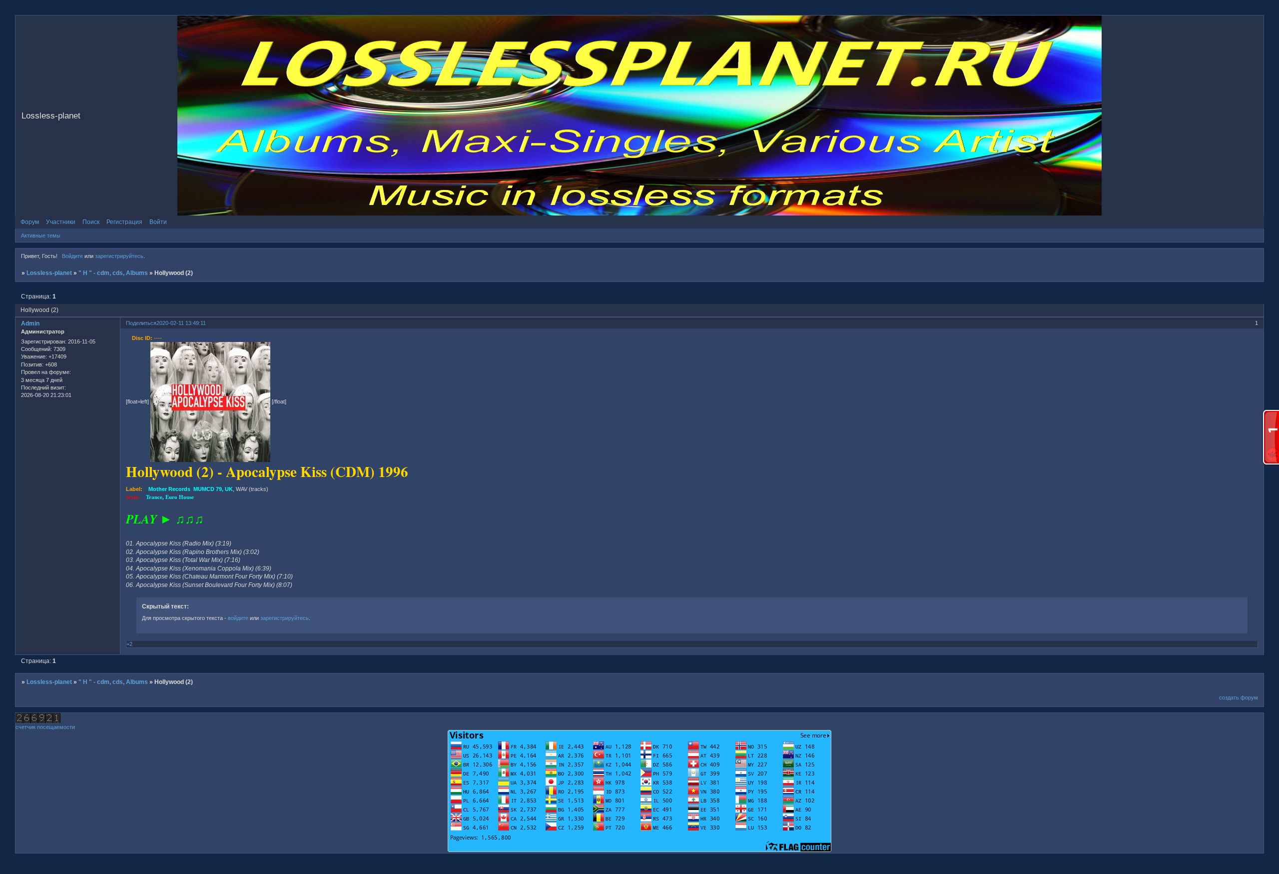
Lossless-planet (49, 273)
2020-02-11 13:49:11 (181, 323)
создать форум (1238, 697)
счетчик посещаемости (45, 727)
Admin (30, 323)
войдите (238, 618)
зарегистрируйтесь (119, 256)
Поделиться (141, 323)
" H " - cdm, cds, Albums (113, 273)
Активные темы (40, 235)
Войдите (72, 256)
